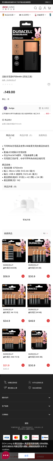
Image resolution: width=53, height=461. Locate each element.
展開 (47, 114)
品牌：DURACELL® (9, 80)
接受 (26, 455)
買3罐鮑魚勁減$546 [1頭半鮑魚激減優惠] (16, 2)
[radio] (3, 84)
